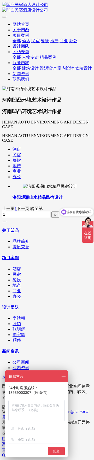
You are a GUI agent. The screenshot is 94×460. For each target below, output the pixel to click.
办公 (17, 177)
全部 (17, 41)
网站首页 (21, 24)
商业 (17, 171)
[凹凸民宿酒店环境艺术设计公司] (47, 7)
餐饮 (17, 160)
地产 (17, 166)
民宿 (17, 155)
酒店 (17, 149)
